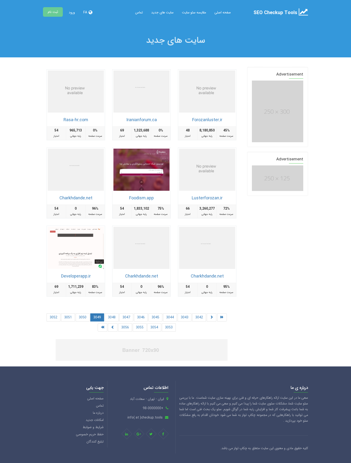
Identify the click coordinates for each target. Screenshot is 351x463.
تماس (139, 12)
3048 (112, 317)
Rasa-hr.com (76, 120)
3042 (199, 317)
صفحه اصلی (222, 12)
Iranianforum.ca (141, 120)
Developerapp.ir (76, 276)
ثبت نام (53, 12)
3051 (68, 317)
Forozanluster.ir (207, 120)
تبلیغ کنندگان (95, 441)
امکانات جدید (95, 420)
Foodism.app (141, 198)
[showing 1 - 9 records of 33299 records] (222, 317)
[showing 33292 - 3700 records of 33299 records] (102, 327)
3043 (184, 317)
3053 (169, 327)
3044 (170, 317)
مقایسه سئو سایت (194, 12)
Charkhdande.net (75, 198)
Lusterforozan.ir (207, 198)
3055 (140, 327)
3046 (141, 317)
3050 (82, 317)
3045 (155, 317)
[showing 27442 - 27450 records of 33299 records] (112, 327)
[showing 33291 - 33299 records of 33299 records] (211, 317)
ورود (72, 12)
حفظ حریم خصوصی (90, 434)
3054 (154, 327)
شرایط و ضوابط (93, 427)
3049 (97, 317)
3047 (126, 317)
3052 (53, 317)
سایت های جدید (162, 12)
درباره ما (98, 412)
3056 (125, 327)
